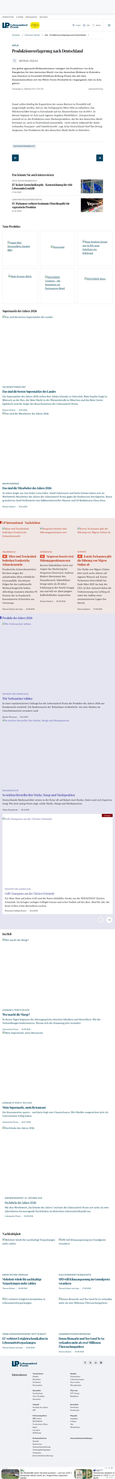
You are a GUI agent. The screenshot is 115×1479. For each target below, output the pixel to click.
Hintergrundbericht (24, 146)
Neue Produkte (39, 1396)
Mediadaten (31, 17)
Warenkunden (75, 1385)
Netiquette (37, 1453)
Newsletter (8, 17)
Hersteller (37, 1379)
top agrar (36, 1430)
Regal (35, 1427)
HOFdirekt (37, 1433)
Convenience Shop (40, 1424)
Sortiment (37, 1382)
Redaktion (74, 1396)
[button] (25, 60)
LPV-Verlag (74, 1393)
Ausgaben (74, 1418)
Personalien (37, 1385)
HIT (34, 1410)
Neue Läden (75, 1382)
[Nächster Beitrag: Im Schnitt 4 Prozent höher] (99, 158)
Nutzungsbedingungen (41, 1450)
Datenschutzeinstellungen (81, 1438)
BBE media (37, 1418)
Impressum (37, 1444)
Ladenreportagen (77, 1379)
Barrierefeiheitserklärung (43, 1455)
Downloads (74, 1410)
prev (100, 919)
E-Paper (19, 17)
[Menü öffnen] (109, 25)
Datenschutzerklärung (41, 1447)
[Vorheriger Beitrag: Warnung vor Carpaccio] (15, 158)
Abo (71, 1424)
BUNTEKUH (37, 1421)
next (109, 919)
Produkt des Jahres (40, 1407)
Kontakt (44, 17)
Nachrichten (75, 1376)
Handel (35, 1376)
